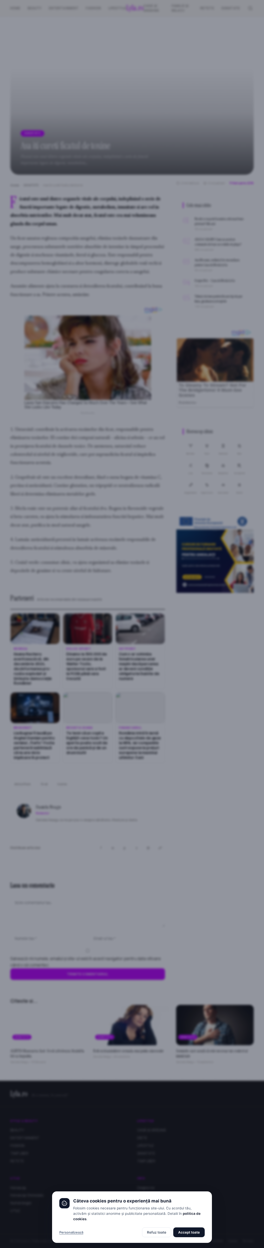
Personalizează (71, 1232)
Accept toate (189, 1232)
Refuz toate (156, 1232)
